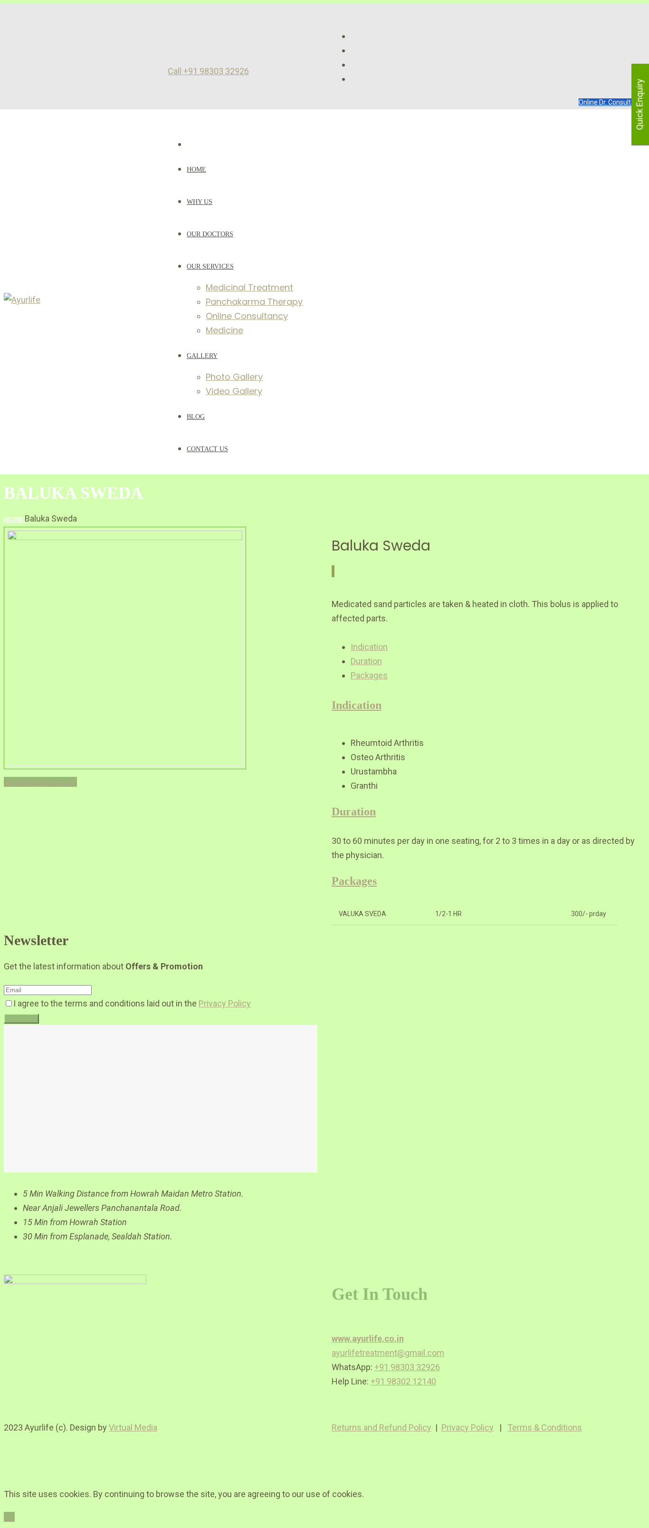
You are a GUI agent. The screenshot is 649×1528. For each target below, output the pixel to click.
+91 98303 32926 (407, 1367)
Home (14, 519)
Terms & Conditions (544, 1427)
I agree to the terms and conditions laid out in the (132, 1003)
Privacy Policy (225, 1003)
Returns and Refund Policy (381, 1427)
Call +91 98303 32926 (208, 71)
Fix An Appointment (40, 782)
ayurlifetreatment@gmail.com (388, 1353)
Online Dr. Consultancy (612, 102)
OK (9, 1517)
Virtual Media (133, 1427)
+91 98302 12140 (403, 1381)
